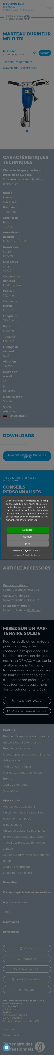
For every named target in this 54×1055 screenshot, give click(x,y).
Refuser (28, 536)
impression (18, 555)
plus (27, 543)
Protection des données (31, 555)
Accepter (28, 529)
